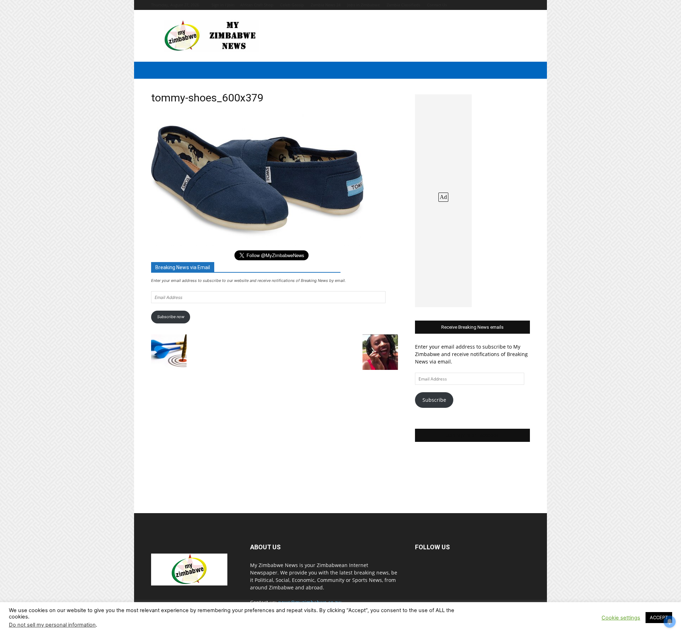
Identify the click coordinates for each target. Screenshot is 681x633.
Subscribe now (170, 316)
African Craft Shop (256, 4)
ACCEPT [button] (659, 617)
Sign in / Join (222, 4)
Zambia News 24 (325, 4)
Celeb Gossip (292, 4)
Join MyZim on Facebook (472, 435)
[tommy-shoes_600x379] (257, 244)
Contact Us (437, 4)
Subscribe (434, 399)
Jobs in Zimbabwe (363, 4)
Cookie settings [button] (621, 618)
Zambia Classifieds (403, 4)
